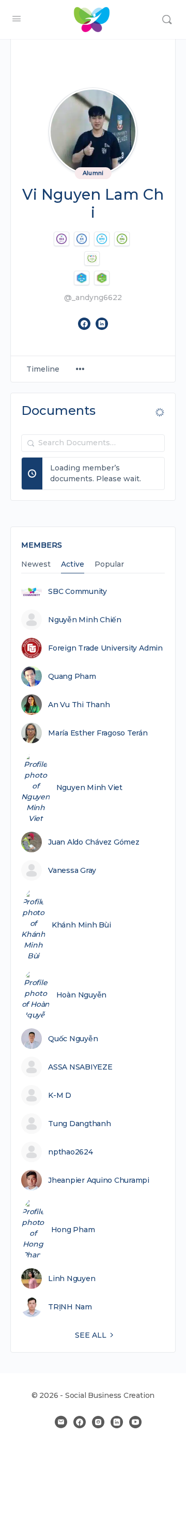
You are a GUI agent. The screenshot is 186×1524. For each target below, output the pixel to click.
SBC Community (77, 591)
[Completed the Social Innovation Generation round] (122, 239)
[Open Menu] (16, 18)
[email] (61, 1422)
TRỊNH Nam (70, 1307)
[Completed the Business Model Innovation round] (102, 239)
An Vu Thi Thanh (79, 704)
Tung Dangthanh (79, 1123)
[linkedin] (117, 1422)
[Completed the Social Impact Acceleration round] (61, 239)
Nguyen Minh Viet (89, 787)
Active (72, 564)
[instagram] (98, 1422)
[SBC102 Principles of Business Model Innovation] (81, 278)
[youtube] (135, 1422)
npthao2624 (70, 1152)
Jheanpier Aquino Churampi (98, 1180)
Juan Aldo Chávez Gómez (94, 842)
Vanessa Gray (72, 870)
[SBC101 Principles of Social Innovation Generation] (102, 278)
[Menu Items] (80, 369)
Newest (36, 564)
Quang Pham (72, 676)
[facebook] (79, 1422)
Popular (109, 564)
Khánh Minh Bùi (81, 925)
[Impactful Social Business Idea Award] (92, 258)
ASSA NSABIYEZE (80, 1067)
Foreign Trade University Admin (105, 648)
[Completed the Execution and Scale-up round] (81, 239)
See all (90, 1335)
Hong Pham (73, 1229)
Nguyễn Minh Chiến (84, 620)
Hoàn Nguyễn (81, 995)
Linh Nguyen (71, 1278)
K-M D (59, 1095)
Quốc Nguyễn (73, 1039)
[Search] (167, 19)
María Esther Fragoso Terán (98, 733)
